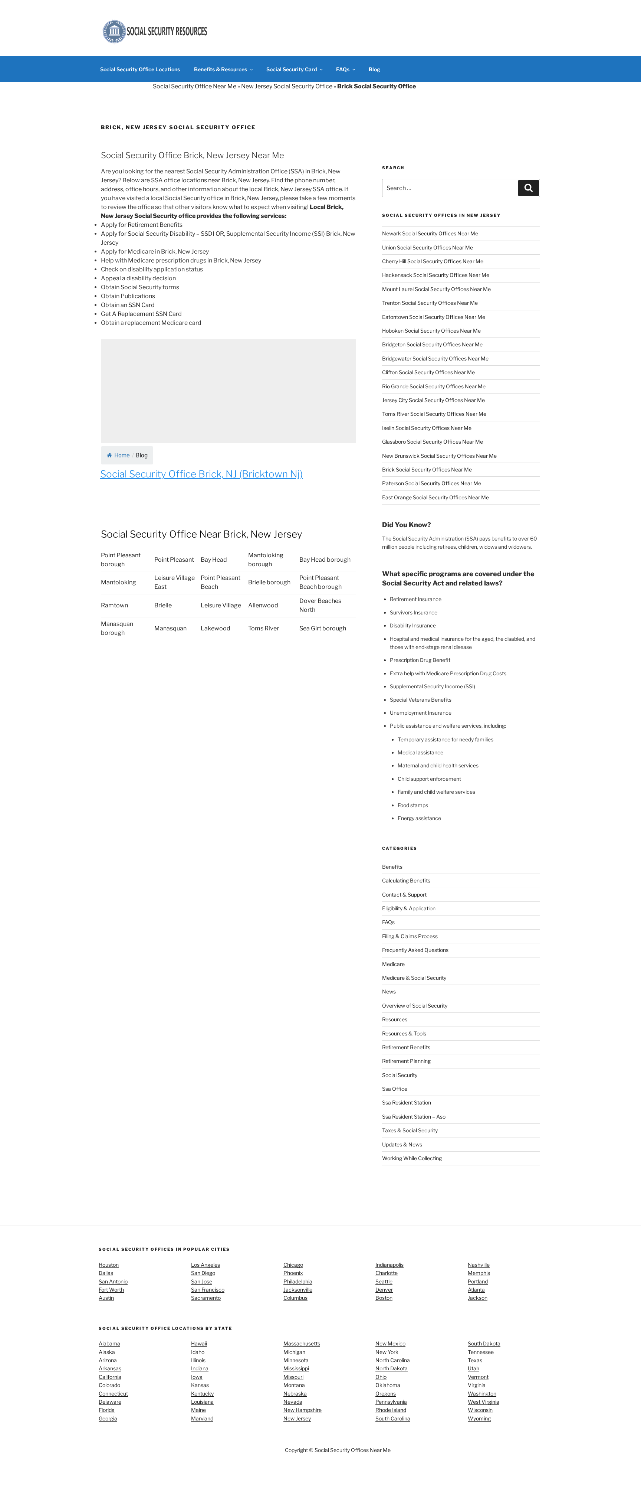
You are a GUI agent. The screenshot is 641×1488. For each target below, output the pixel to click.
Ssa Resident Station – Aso (414, 1116)
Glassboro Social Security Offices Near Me (432, 441)
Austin (106, 1298)
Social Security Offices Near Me (353, 1450)
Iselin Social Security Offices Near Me (426, 428)
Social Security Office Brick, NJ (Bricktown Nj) (201, 474)
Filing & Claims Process (410, 936)
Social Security (399, 1075)
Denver (384, 1289)
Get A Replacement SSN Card (141, 313)
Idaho (197, 1352)
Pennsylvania (391, 1402)
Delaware (110, 1402)
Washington (482, 1393)
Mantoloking (118, 582)
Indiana (199, 1368)
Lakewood (215, 628)
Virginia (477, 1385)
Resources (394, 1019)
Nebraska (295, 1393)
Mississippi (296, 1368)
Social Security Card (291, 69)
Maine (198, 1410)
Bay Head (214, 559)
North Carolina (392, 1360)
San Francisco (207, 1289)
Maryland (202, 1418)
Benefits (392, 867)
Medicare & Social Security (414, 978)
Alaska (107, 1352)
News (389, 991)
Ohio (381, 1377)
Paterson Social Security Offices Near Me (431, 483)
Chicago (293, 1265)
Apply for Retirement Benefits (142, 224)
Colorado (109, 1385)
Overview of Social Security (414, 1005)
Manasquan (170, 628)
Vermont (478, 1377)
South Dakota (484, 1343)
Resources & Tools (404, 1033)
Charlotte (386, 1273)
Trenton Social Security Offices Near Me (430, 303)
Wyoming (479, 1418)
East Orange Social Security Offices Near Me (435, 497)
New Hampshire (302, 1410)
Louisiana (202, 1402)
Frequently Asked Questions (415, 950)
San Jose (201, 1281)
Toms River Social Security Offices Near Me (434, 414)
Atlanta (476, 1289)
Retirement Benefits (406, 1047)
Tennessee (481, 1352)
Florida (107, 1410)
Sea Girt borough (322, 628)
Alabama (109, 1343)
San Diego (203, 1273)
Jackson (477, 1298)
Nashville (479, 1265)
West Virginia (483, 1402)
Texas (475, 1360)
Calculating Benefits (406, 880)
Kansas (200, 1385)
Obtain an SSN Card (128, 305)
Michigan (294, 1352)
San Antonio (113, 1281)
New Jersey (297, 1418)
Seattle (383, 1281)
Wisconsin (480, 1410)
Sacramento (206, 1298)
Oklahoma (387, 1385)
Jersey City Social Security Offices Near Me (433, 400)
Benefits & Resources (220, 69)
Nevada (292, 1402)
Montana (294, 1385)
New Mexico (390, 1343)
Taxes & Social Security (410, 1130)
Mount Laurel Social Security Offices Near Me (436, 289)
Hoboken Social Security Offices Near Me (431, 330)
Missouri (293, 1377)
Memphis (479, 1273)
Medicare (393, 964)
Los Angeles (205, 1265)
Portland (478, 1281)
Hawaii (199, 1343)
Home (122, 455)
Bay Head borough (325, 559)
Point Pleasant (174, 559)
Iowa (197, 1377)
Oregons (385, 1393)
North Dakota (391, 1368)
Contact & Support (404, 894)
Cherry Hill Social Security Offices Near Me (432, 261)
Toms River (263, 628)
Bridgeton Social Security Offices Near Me (432, 344)
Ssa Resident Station (406, 1102)
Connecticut (113, 1393)
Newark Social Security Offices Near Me (430, 233)
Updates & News (402, 1144)
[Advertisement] (228, 391)
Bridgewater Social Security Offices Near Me (435, 358)
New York (386, 1352)
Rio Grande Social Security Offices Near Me (434, 386)
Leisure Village (221, 605)
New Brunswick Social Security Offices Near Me (439, 456)
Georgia (108, 1418)
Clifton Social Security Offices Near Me (428, 372)
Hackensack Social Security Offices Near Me (435, 275)
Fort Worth (111, 1289)
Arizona (108, 1360)
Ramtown (114, 605)
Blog (374, 69)
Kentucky (202, 1393)
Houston (109, 1265)
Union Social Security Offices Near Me (427, 247)
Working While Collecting (412, 1158)
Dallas (106, 1273)
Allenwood (263, 605)
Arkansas (110, 1368)
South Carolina (392, 1418)
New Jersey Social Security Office (286, 86)
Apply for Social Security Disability (148, 233)
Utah (473, 1368)
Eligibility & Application (408, 908)
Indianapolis (389, 1265)
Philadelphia (297, 1281)
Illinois (198, 1360)
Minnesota (296, 1360)
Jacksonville (297, 1289)
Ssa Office (394, 1089)
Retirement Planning (406, 1061)
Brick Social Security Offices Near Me (427, 469)
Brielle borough (269, 582)
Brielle (163, 605)
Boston (383, 1298)
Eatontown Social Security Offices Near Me (433, 317)
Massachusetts (301, 1343)
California (110, 1377)
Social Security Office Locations (140, 69)
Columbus (295, 1298)
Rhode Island (390, 1410)
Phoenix (293, 1273)
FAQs (342, 69)
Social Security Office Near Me (194, 86)
